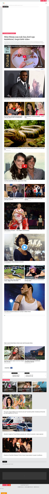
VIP (3, 438)
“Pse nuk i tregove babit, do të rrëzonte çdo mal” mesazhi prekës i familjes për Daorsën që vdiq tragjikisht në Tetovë (24, 412)
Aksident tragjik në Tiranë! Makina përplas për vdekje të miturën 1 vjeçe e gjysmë (23, 434)
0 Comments (7, 33)
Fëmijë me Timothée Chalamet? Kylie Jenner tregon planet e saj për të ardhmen (23, 455)
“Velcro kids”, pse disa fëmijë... (24, 390)
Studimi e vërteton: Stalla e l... (8, 390)
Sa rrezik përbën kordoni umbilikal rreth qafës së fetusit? (15, 5)
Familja (4, 417)
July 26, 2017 (12, 33)
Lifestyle (7, 6)
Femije (4, 6)
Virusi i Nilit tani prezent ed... (38, 390)
